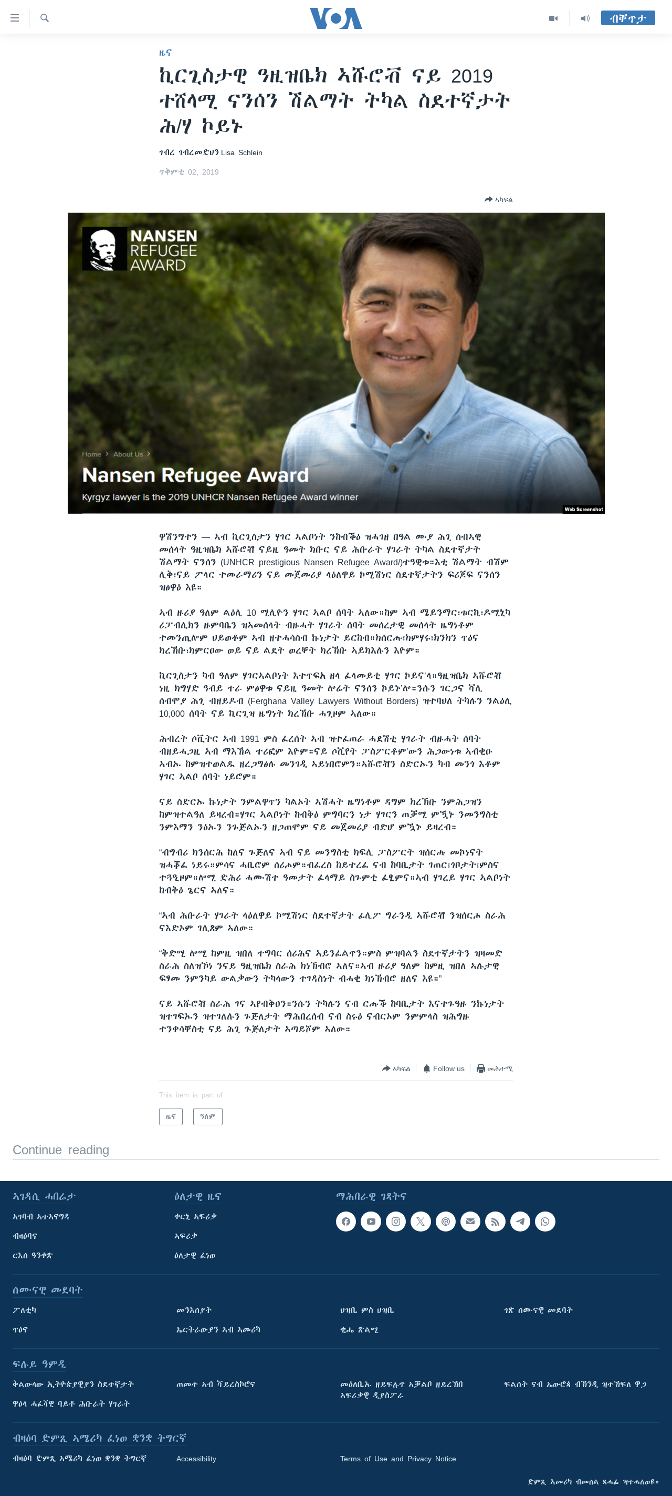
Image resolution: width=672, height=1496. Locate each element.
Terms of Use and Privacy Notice (398, 1458)
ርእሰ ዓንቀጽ (33, 1255)
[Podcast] (446, 1222)
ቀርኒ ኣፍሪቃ (195, 1217)
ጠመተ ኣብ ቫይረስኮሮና (215, 1384)
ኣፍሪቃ (185, 1236)
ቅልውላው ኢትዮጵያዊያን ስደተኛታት (73, 1384)
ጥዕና (20, 1330)
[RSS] (495, 1222)
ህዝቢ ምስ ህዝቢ (367, 1310)
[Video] (554, 18)
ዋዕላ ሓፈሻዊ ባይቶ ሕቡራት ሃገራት (71, 1404)
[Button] (499, 199)
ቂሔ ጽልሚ (359, 1330)
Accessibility (196, 1458)
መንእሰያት (194, 1310)
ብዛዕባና (25, 1236)
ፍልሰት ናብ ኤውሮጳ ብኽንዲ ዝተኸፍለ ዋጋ (575, 1384)
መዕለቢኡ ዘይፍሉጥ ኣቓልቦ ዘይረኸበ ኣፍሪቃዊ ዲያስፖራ (401, 1390)
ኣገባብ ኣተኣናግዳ (41, 1217)
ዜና (165, 52)
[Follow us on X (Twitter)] (420, 1222)
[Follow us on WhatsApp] (545, 1222)
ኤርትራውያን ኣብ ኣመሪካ (218, 1330)
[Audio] (585, 18)
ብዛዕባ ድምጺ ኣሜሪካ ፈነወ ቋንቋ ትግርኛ (79, 1458)
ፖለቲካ (24, 1310)
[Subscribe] (470, 1222)
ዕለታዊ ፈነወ (194, 1255)
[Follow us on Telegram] (520, 1222)
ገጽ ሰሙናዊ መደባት (538, 1310)
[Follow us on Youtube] (371, 1222)
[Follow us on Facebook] (346, 1222)
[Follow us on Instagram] (396, 1222)
